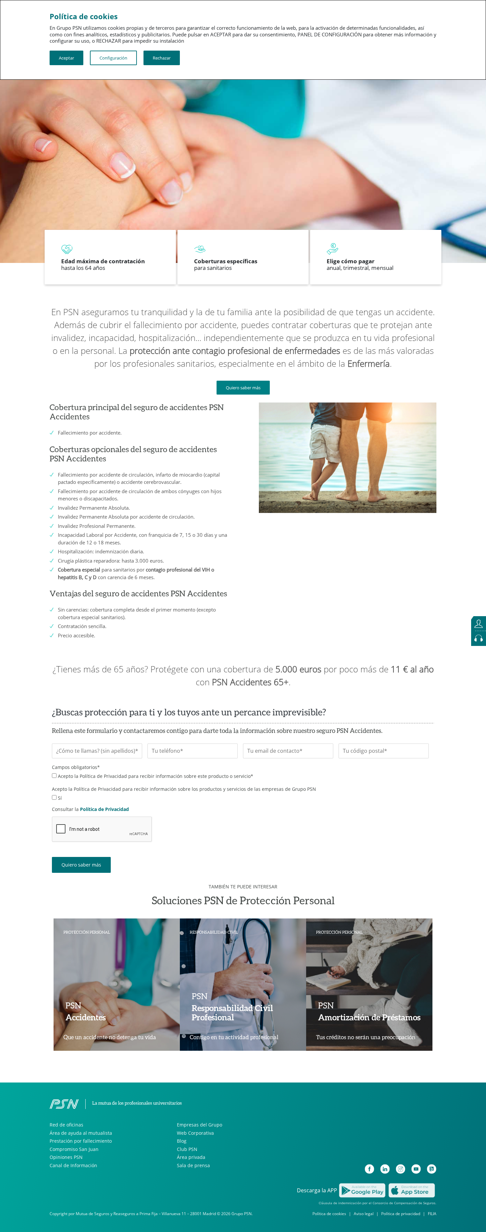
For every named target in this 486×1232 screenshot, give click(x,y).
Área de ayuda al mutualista (81, 1133)
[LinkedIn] (385, 1169)
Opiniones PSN (66, 1157)
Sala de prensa (193, 1165)
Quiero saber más (243, 388)
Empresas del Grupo (199, 1125)
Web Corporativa (195, 1133)
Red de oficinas (66, 1125)
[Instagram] (400, 1169)
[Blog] (431, 1169)
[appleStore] (411, 1189)
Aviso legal (364, 1213)
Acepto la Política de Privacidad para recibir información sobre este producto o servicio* (155, 776)
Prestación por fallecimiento (81, 1141)
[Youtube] (416, 1169)
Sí (60, 798)
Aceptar (66, 58)
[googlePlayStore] (362, 1189)
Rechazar (162, 58)
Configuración (113, 58)
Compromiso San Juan (74, 1149)
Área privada (191, 1157)
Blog (181, 1141)
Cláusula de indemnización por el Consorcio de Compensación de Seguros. (377, 1203)
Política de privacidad (400, 1213)
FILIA (432, 1213)
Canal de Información (73, 1165)
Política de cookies (329, 1213)
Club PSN (187, 1149)
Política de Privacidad (104, 809)
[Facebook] (369, 1169)
